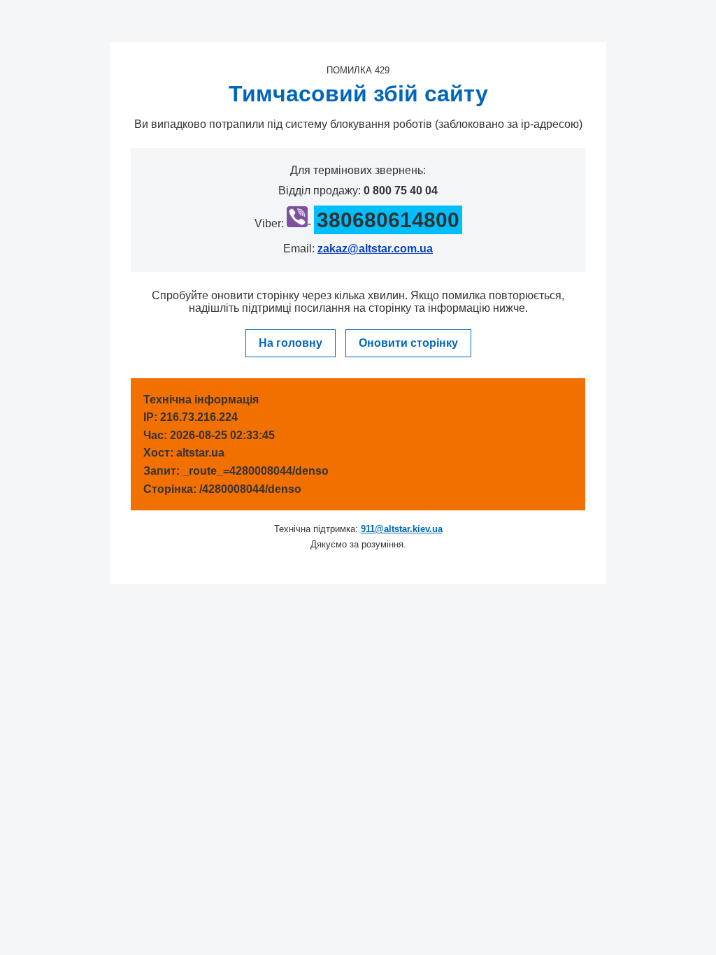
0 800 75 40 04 (401, 190)
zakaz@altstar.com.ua (375, 248)
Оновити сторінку (408, 343)
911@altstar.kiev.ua (402, 529)
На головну (290, 343)
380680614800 (388, 219)
